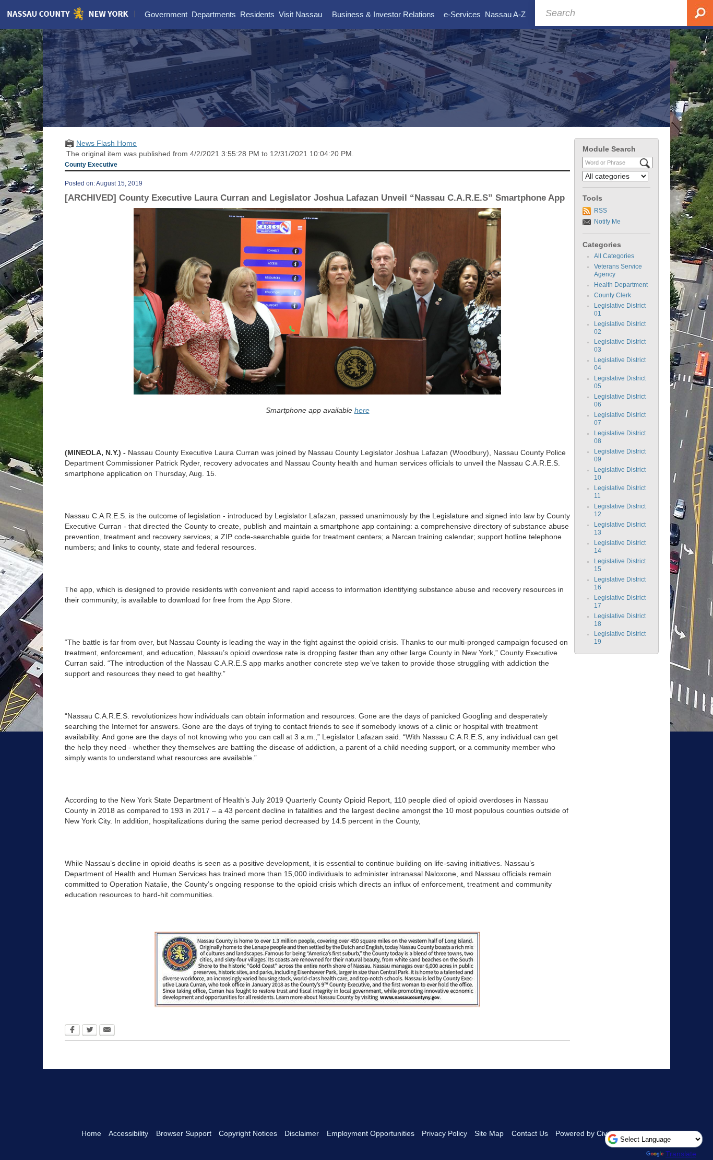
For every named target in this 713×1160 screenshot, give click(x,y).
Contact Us (530, 1133)
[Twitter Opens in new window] (89, 1031)
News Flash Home (106, 143)
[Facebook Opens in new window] (72, 1031)
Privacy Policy (444, 1133)
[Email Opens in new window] (107, 1031)
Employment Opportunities (370, 1133)
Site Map (489, 1133)
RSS (600, 210)
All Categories (614, 256)
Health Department (621, 285)
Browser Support (183, 1133)
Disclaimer (301, 1133)
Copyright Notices (248, 1133)
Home (91, 1133)
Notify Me (607, 221)
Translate (681, 1154)
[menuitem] (165, 14)
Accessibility (128, 1133)
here (362, 410)
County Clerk (612, 295)
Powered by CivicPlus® (593, 1133)
